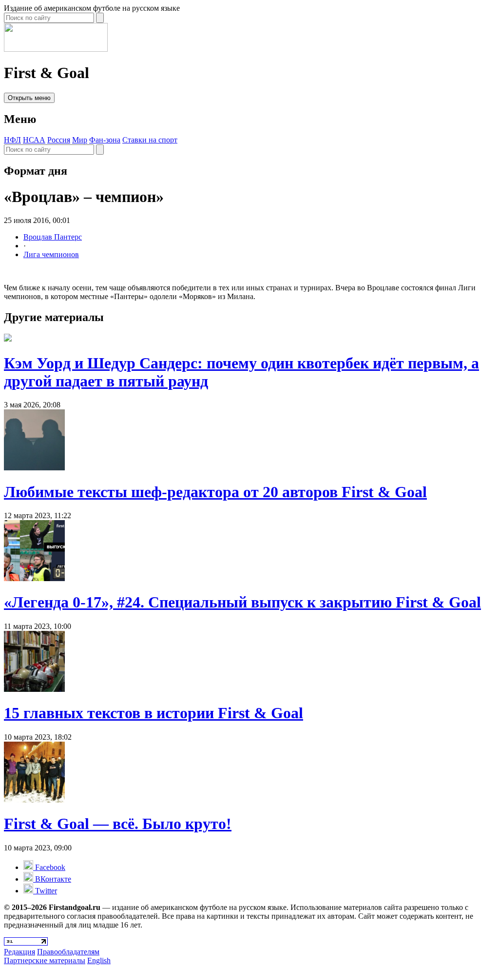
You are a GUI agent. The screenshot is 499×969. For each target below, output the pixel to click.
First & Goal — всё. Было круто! (117, 823)
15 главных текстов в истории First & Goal (153, 713)
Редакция (19, 952)
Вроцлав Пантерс (52, 237)
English (99, 960)
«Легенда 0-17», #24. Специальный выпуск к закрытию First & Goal (242, 602)
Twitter (45, 891)
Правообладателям (68, 952)
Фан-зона (104, 140)
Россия (58, 140)
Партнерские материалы (44, 960)
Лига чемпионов (51, 254)
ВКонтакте (52, 879)
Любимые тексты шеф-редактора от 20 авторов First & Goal (215, 492)
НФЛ (12, 140)
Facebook (49, 867)
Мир (79, 140)
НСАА (34, 140)
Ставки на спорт (149, 140)
